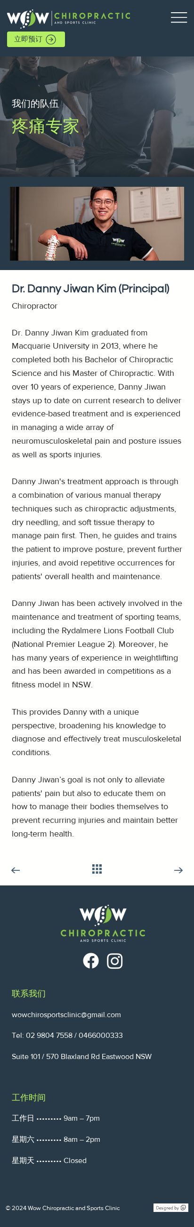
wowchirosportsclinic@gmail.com (66, 1015)
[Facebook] (91, 960)
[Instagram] (115, 960)
